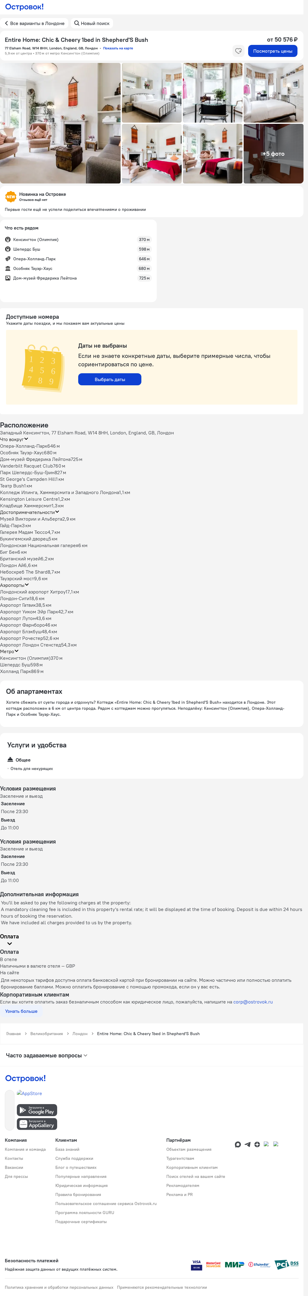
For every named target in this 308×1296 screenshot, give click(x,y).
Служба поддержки (74, 1158)
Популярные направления (80, 1176)
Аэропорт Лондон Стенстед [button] (30, 645)
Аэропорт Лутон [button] (17, 618)
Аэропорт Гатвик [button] (18, 605)
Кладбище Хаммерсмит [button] (26, 505)
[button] (60, 123)
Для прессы (16, 1176)
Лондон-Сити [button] (14, 598)
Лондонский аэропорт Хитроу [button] (33, 592)
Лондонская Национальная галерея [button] (39, 545)
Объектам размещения (188, 1149)
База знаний (67, 1149)
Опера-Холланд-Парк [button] (23, 446)
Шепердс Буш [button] (15, 665)
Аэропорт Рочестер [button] (21, 638)
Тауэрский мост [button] (17, 578)
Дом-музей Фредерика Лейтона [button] (35, 459)
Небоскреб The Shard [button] (24, 572)
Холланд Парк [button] (15, 671)
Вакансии (14, 1167)
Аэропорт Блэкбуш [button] (21, 631)
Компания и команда (25, 1149)
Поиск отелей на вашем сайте (195, 1176)
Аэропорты (12, 585)
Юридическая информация (81, 1185)
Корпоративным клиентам (192, 1167)
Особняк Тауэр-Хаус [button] (22, 452)
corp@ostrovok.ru (253, 1002)
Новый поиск (95, 23)
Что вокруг (12, 439)
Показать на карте (118, 48)
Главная (13, 1033)
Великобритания (46, 1033)
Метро (7, 651)
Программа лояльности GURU (84, 1212)
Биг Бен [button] (8, 552)
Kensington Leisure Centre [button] (29, 499)
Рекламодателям (182, 1185)
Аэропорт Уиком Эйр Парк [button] (29, 612)
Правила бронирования (78, 1194)
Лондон (80, 1033)
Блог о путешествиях (76, 1167)
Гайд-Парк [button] (11, 525)
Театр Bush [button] (12, 486)
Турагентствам (180, 1158)
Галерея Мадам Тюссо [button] (24, 532)
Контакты (14, 1158)
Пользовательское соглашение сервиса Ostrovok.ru (106, 1203)
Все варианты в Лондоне (37, 23)
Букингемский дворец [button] (24, 539)
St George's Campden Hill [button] (28, 479)
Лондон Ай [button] (12, 565)
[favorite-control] (239, 51)
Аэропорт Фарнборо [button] (22, 625)
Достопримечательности (27, 512)
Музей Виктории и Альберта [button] (31, 519)
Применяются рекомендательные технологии (162, 1287)
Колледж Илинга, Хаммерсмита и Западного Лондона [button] (59, 492)
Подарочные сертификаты (81, 1221)
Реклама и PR (179, 1194)
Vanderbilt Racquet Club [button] (26, 466)
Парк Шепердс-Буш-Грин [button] (27, 472)
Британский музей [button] (20, 559)
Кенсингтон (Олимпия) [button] (25, 658)
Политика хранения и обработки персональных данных (59, 1287)
